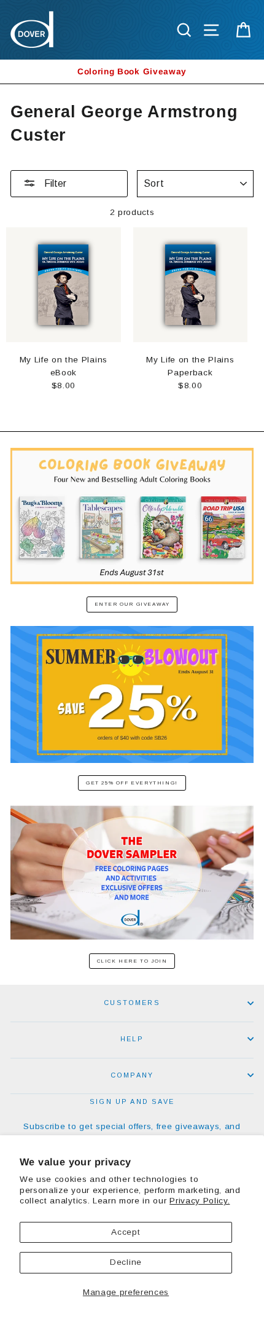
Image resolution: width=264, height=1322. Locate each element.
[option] (132, 71)
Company (132, 1075)
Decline (126, 1262)
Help (132, 1038)
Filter (54, 183)
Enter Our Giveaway (132, 604)
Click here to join (132, 961)
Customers (132, 1002)
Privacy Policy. (199, 1200)
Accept (125, 1232)
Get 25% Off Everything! (132, 783)
